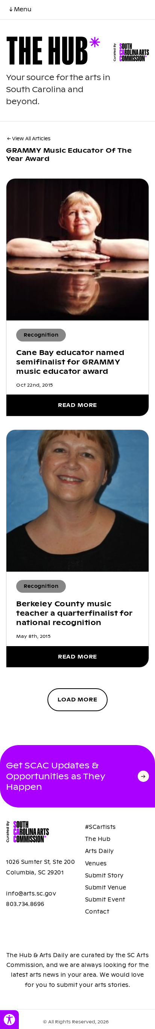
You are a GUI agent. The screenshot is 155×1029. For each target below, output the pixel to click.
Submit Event (105, 899)
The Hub (97, 839)
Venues (96, 863)
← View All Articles (28, 139)
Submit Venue (105, 887)
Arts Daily (99, 851)
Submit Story (104, 875)
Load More (77, 699)
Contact (97, 911)
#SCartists (100, 827)
